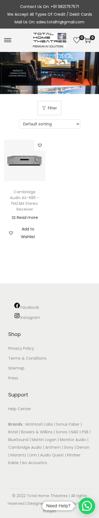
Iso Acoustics (34, 462)
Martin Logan (44, 439)
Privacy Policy (21, 348)
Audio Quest (52, 455)
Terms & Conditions (27, 358)
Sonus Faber (67, 424)
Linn (33, 455)
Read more (27, 217)
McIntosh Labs (39, 424)
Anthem (53, 447)
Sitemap (16, 368)
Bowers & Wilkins (37, 432)
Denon (83, 447)
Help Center (19, 409)
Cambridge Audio (25, 447)
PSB (85, 432)
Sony (68, 447)
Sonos (61, 432)
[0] (76, 40)
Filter (52, 108)
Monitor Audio (73, 439)
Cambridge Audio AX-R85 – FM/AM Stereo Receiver (24, 200)
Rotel (13, 432)
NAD (74, 432)
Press (13, 378)
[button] (39, 145)
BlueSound (18, 439)
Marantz (18, 455)
